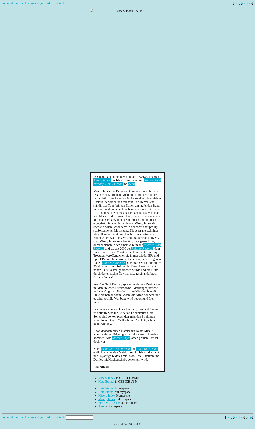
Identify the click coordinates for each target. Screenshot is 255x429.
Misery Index (106, 378)
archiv (25, 3)
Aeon (101, 406)
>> (250, 3)
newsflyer (37, 3)
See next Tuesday (109, 402)
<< (243, 3)
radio (49, 3)
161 (236, 3)
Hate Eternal (106, 381)
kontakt (59, 3)
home (5, 3)
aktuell (15, 3)
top (249, 417)
